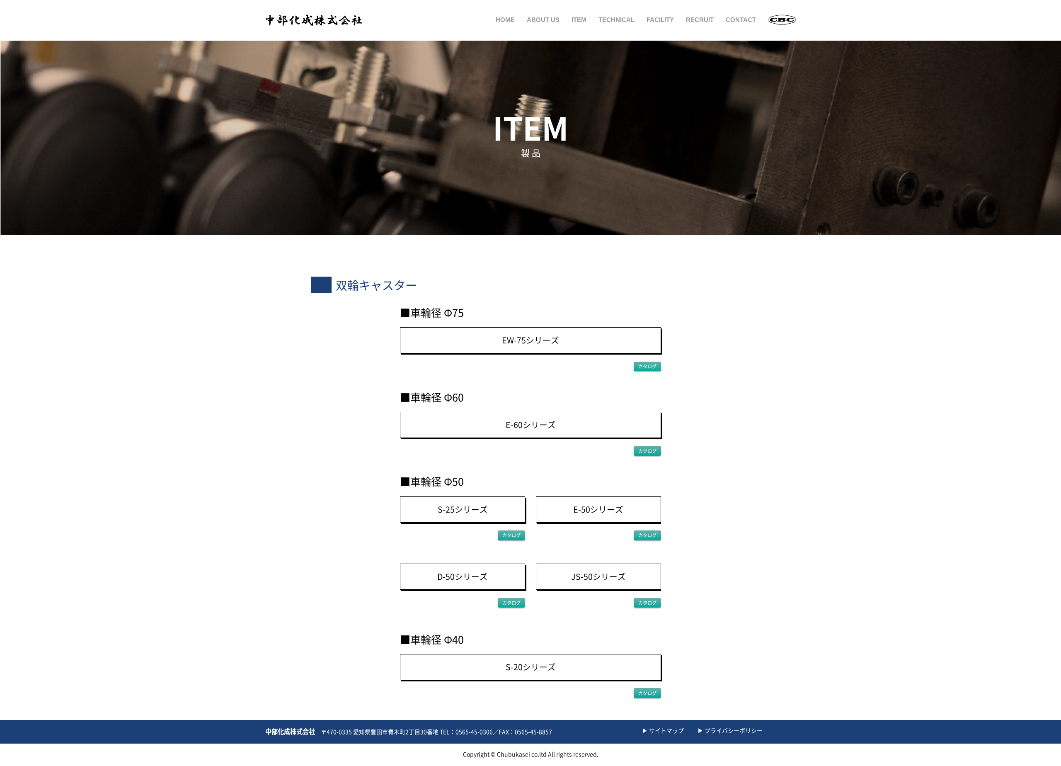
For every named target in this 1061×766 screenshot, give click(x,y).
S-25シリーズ (463, 509)
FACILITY (660, 19)
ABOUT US (543, 19)
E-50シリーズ (598, 509)
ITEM (579, 19)
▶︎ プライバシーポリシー (730, 731)
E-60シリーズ (531, 425)
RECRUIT (700, 19)
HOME (505, 19)
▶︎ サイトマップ (663, 731)
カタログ (647, 366)
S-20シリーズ (531, 667)
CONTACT (741, 19)
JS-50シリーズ (598, 577)
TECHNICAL (616, 19)
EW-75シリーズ (530, 340)
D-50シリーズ (462, 577)
